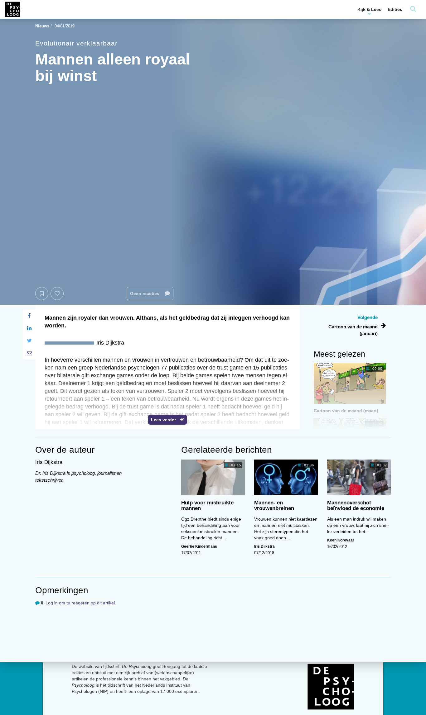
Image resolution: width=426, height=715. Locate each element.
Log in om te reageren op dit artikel (80, 602)
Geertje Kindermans (199, 546)
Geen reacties (145, 293)
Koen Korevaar (340, 540)
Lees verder (164, 419)
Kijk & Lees (369, 9)
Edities (395, 9)
